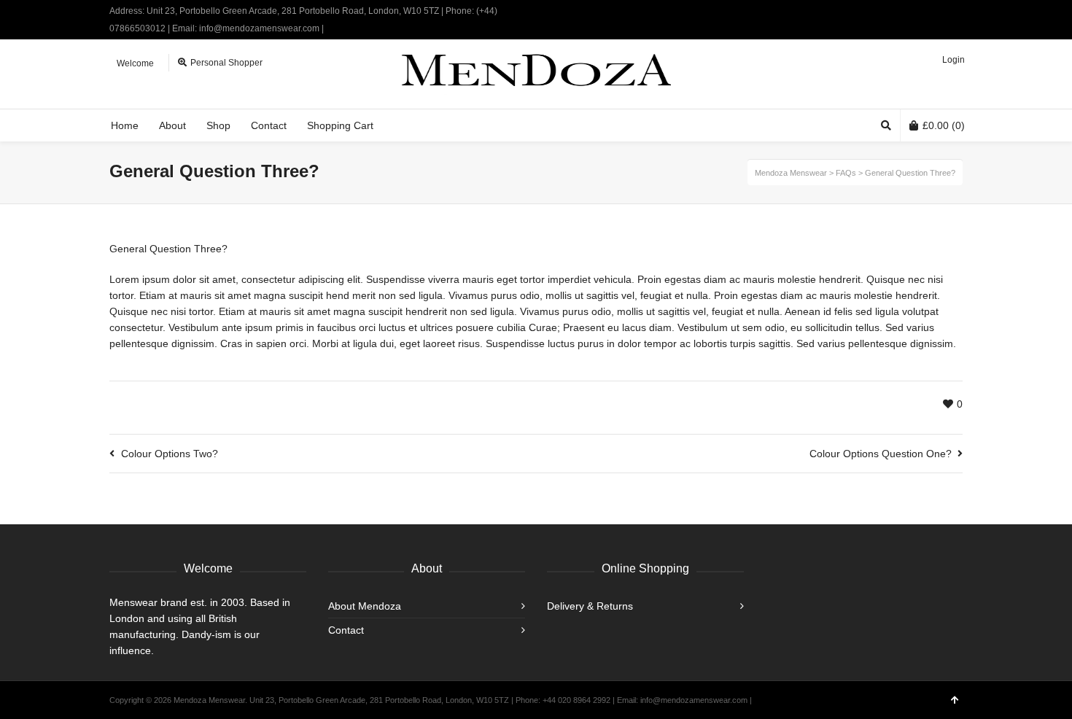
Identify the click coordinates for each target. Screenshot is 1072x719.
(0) (944, 125)
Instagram (961, 11)
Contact (346, 630)
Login (953, 60)
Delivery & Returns (590, 606)
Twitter (919, 11)
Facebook (940, 11)
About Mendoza (364, 606)
